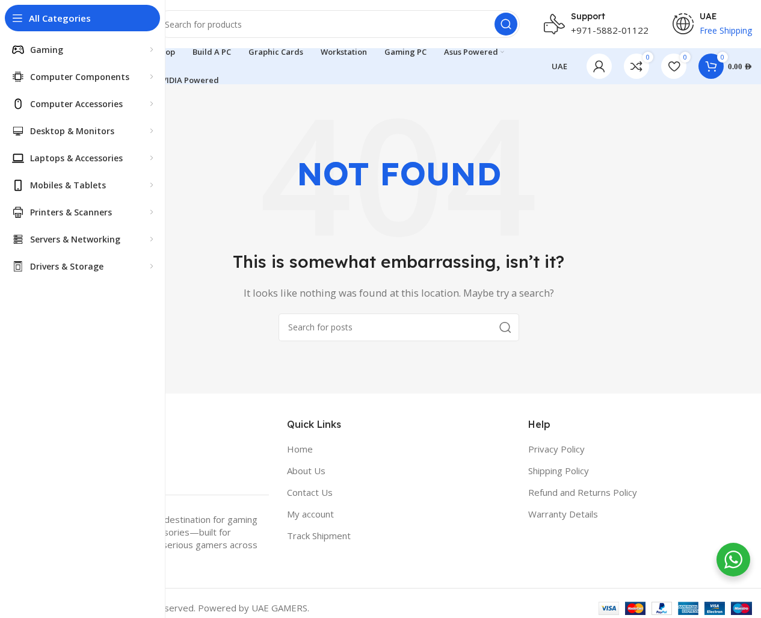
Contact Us (310, 492)
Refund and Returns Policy (582, 492)
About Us (306, 471)
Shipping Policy (558, 471)
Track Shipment (319, 536)
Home (300, 449)
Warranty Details (563, 514)
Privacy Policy (556, 449)
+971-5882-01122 (610, 30)
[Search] (505, 24)
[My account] (599, 66)
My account (310, 514)
